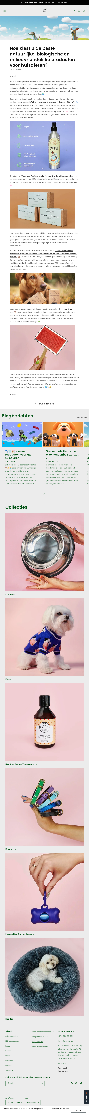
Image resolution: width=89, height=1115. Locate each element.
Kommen (10, 594)
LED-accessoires (12, 1041)
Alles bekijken (82, 417)
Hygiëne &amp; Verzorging (20, 764)
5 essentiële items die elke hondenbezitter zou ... (62, 455)
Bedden (9, 1019)
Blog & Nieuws (37, 1041)
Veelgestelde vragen (40, 1037)
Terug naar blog (46, 403)
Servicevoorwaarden (40, 1046)
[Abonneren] (42, 1083)
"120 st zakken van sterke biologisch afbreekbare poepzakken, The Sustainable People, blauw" (43, 253)
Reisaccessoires (11, 1036)
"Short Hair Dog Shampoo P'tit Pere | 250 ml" (52, 102)
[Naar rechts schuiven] (49, 494)
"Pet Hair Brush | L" (67, 309)
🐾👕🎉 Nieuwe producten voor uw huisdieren (18, 455)
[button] (4, 10)
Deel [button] (14, 76)
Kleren (8, 679)
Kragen (9, 849)
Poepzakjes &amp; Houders (19, 934)
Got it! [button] (78, 1110)
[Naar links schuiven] (39, 494)
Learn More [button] (8, 1112)
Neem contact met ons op (43, 1032)
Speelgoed (9, 1070)
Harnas (8, 1051)
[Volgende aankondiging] (84, 2)
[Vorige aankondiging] (4, 2)
